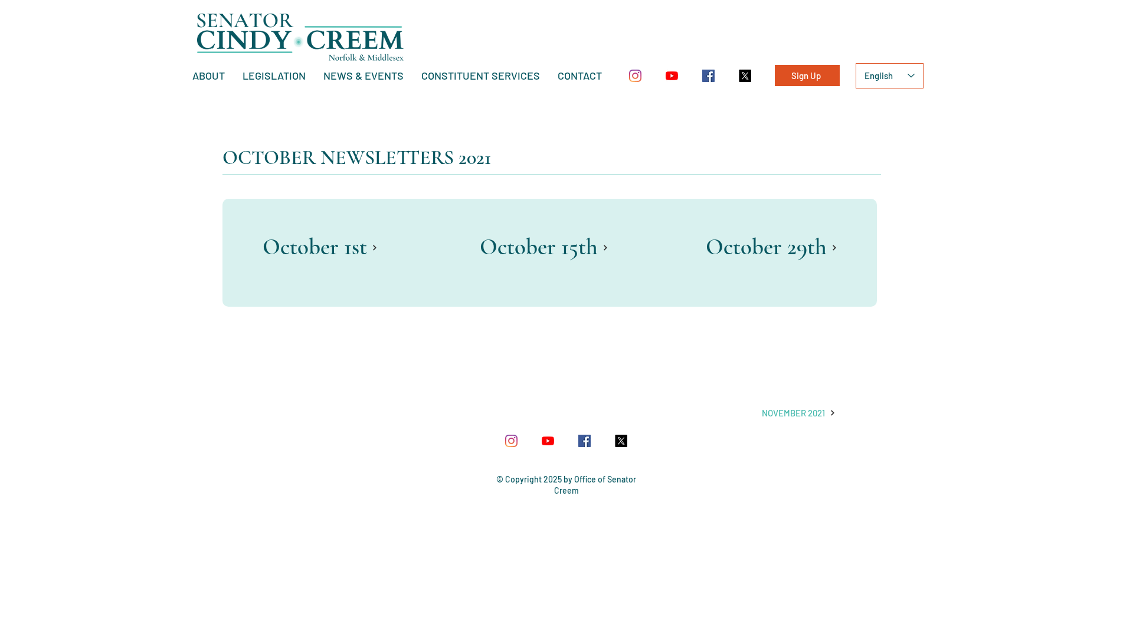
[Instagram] (635, 76)
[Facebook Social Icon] (708, 76)
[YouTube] (672, 76)
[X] (745, 76)
